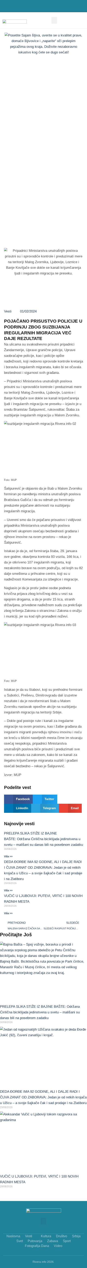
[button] (77, 6)
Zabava (52, 1241)
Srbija (76, 1236)
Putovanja (35, 1241)
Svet (19, 1241)
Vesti (8, 311)
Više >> (8, 856)
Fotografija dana (37, 1246)
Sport (67, 1241)
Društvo (61, 1236)
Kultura (46, 1236)
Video (58, 1246)
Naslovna (13, 1236)
